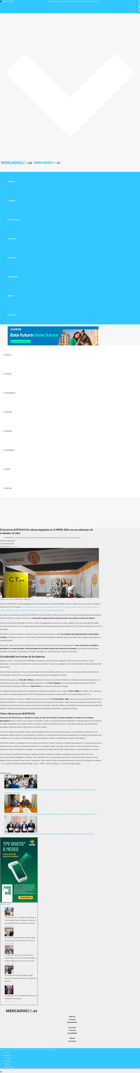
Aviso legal (7, 1058)
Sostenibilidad (13, 277)
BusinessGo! (52, 1049)
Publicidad (7, 1061)
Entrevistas (12, 315)
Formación (12, 258)
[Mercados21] (30, 162)
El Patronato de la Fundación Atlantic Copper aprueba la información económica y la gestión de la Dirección (21, 978)
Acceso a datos (8, 1067)
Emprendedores (14, 219)
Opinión (11, 296)
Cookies (6, 1052)
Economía (11, 200)
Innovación (12, 239)
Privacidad (7, 1055)
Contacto (7, 1064)
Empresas (11, 181)
